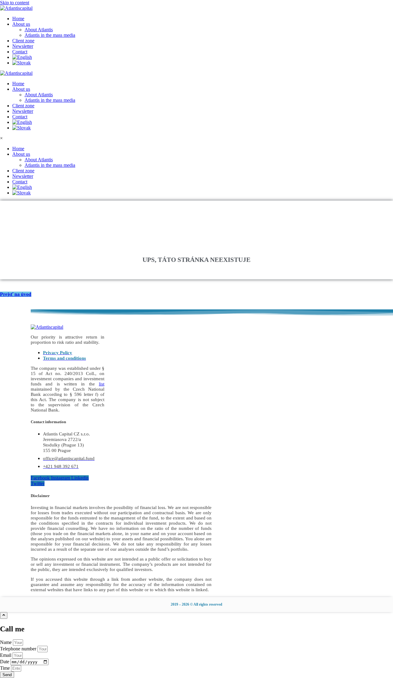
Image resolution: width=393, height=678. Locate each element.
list (101, 383)
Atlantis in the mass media (50, 100)
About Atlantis (39, 94)
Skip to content (14, 2)
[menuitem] (202, 57)
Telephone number (18, 648)
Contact (19, 116)
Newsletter (22, 111)
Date (5, 661)
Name (6, 642)
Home (18, 83)
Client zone (23, 105)
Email (6, 655)
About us (21, 89)
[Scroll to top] (3, 615)
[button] (202, 24)
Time (5, 668)
